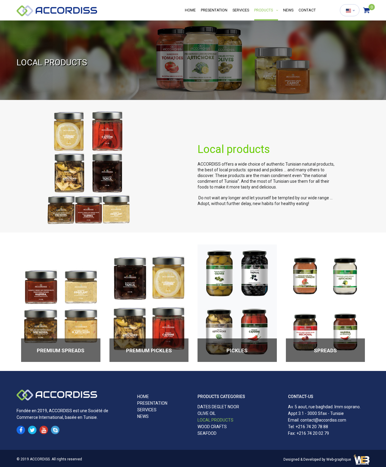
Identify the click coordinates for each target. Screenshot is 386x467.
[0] (366, 10)
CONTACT (307, 10)
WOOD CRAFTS (212, 426)
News (288, 10)
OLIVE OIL (207, 413)
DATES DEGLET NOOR (218, 406)
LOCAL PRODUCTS (215, 420)
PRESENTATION (214, 10)
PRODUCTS (264, 10)
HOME (190, 10)
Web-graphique (338, 459)
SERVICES (241, 10)
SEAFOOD (207, 433)
